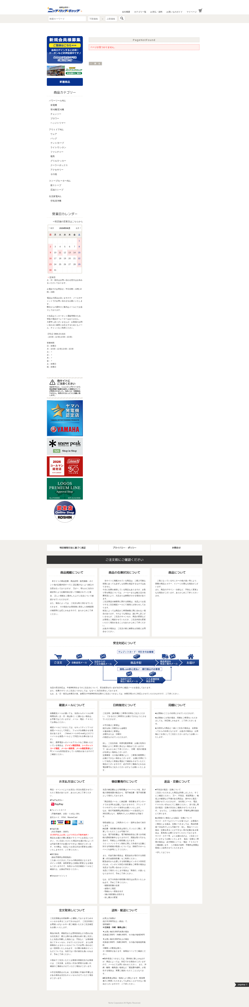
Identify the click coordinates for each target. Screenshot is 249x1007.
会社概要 (126, 12)
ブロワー (54, 118)
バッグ (53, 138)
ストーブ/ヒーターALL (60, 181)
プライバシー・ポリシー (124, 547)
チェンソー (55, 114)
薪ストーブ (55, 185)
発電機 (53, 105)
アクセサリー (56, 169)
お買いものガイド (174, 12)
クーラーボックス (59, 165)
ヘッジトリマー (58, 123)
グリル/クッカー (58, 161)
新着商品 (65, 82)
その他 (53, 174)
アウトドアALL (56, 129)
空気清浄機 (55, 201)
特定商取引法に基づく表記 (73, 547)
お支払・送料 (156, 12)
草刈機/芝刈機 (57, 109)
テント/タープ (57, 143)
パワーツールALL (57, 100)
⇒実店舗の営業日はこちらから (68, 221)
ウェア (53, 134)
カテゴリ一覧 (140, 12)
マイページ (192, 12)
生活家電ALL (55, 196)
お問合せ (176, 547)
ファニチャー (56, 152)
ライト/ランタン (58, 147)
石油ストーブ (56, 189)
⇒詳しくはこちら (162, 852)
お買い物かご (200, 11)
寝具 (52, 156)
